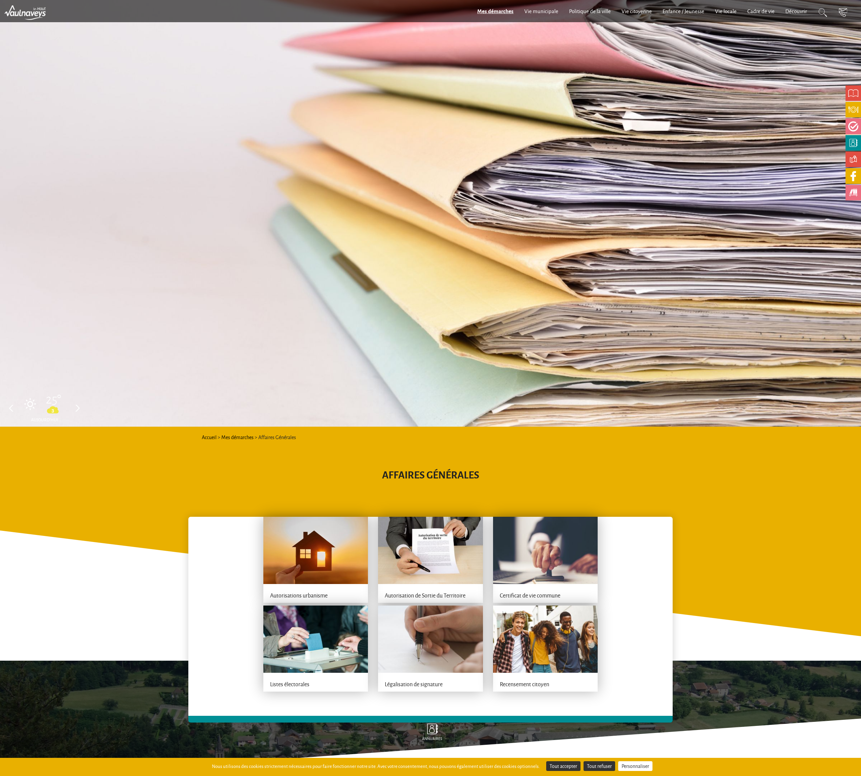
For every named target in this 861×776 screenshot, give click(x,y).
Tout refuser (599, 766)
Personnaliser (635, 766)
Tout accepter (563, 766)
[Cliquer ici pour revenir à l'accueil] (29, 12)
